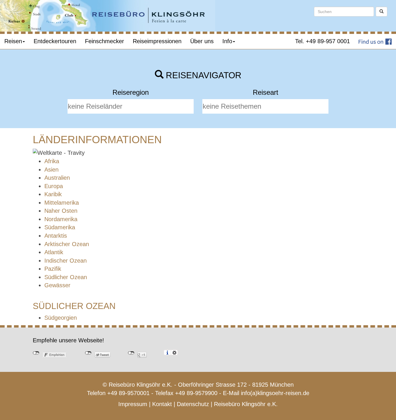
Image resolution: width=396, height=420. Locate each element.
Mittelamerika (61, 202)
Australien (57, 177)
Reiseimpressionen (157, 41)
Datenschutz (193, 404)
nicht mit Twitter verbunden (88, 353)
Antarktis (55, 235)
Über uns (202, 41)
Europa (53, 186)
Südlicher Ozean (65, 277)
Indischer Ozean (65, 260)
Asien (51, 169)
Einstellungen (174, 352)
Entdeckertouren (55, 41)
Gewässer (57, 285)
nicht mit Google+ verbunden (131, 353)
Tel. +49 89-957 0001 (322, 41)
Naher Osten (60, 211)
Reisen (13, 41)
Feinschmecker (104, 41)
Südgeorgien (60, 317)
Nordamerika (60, 219)
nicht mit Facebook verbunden (36, 353)
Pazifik (52, 269)
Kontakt (162, 404)
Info (227, 41)
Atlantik (53, 252)
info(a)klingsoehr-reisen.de (275, 393)
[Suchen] (381, 12)
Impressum (132, 404)
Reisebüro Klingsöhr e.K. (246, 404)
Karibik (53, 194)
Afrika (51, 161)
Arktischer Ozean (66, 244)
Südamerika (59, 227)
